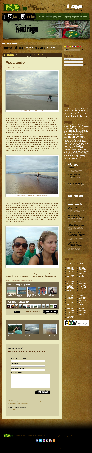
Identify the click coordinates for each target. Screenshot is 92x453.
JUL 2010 (70, 318)
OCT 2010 (70, 312)
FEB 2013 (82, 275)
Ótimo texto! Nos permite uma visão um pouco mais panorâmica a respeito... (76, 248)
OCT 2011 (70, 299)
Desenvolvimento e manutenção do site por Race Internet (60, 448)
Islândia (81, 146)
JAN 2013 (82, 277)
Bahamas (86, 127)
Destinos (48, 16)
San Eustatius (72, 154)
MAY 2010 (82, 311)
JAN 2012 (82, 290)
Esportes (68, 16)
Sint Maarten (82, 155)
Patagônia (67, 116)
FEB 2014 (70, 263)
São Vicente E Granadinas (76, 154)
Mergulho (67, 113)
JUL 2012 (70, 290)
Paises (41, 16)
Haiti (65, 143)
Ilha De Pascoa (83, 143)
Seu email (14, 363)
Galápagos (73, 139)
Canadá (80, 131)
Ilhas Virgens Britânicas (71, 146)
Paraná (11, 67)
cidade (66, 110)
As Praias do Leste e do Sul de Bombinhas (31, 295)
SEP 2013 (70, 273)
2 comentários (20, 55)
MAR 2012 (82, 287)
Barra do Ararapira (24, 67)
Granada (66, 140)
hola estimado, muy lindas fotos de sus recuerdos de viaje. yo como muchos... (75, 220)
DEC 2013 (70, 268)
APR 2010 (82, 312)
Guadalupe (80, 140)
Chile (85, 131)
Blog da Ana (45, 322)
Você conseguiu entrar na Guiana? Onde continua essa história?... (76, 228)
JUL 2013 (70, 277)
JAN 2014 (82, 263)
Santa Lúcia (81, 154)
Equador (81, 134)
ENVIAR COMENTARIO (50, 312)
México (79, 148)
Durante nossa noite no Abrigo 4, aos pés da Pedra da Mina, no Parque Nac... (76, 186)
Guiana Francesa (81, 142)
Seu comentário (16, 373)
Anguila (70, 125)
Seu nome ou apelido (18, 359)
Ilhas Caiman (68, 144)
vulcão (86, 116)
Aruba (80, 127)
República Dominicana (78, 151)
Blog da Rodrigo (35, 436)
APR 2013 (82, 271)
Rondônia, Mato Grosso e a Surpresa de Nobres (76, 234)
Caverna (85, 108)
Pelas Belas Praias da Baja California (20, 295)
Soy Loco (75, 16)
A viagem (74, 8)
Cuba (80, 133)
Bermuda (78, 128)
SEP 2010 (70, 314)
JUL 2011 (70, 304)
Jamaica (66, 148)
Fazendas (71, 167)
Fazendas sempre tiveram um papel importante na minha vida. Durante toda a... (76, 170)
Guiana (73, 142)
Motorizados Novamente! (76, 217)
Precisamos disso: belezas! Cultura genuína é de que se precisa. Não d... (76, 238)
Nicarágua (67, 149)
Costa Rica (74, 133)
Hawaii (69, 143)
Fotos (55, 16)
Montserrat (85, 148)
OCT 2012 (70, 285)
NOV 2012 (70, 283)
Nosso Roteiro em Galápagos (74, 175)
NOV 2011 (70, 297)
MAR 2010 (82, 314)
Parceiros (83, 16)
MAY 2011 (82, 297)
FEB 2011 (82, 302)
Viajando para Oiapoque (76, 225)
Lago (84, 110)
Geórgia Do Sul (82, 139)
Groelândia (73, 140)
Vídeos (46, 436)
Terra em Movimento (49, 336)
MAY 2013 (82, 270)
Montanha (73, 113)
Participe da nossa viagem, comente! (32, 312)
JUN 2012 (82, 281)
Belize (72, 128)
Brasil (73, 130)
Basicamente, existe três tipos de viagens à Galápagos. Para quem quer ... (76, 179)
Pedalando (14, 43)
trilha (80, 116)
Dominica (67, 134)
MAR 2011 (82, 300)
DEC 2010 (70, 309)
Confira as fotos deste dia (40, 55)
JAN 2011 (82, 304)
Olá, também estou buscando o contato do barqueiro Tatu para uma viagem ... (76, 211)
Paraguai (79, 149)
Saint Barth (67, 152)
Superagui (16, 67)
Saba (87, 151)
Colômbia (67, 133)
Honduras (75, 143)
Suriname (67, 157)
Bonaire (66, 131)
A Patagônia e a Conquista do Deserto (75, 244)
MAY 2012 (82, 283)
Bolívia (83, 128)
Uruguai (71, 158)
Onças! (70, 209)
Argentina (74, 126)
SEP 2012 (70, 287)
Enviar (42, 392)
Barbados (67, 128)
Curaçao (85, 133)
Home (3, 43)
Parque (82, 113)
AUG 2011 (70, 302)
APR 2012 (82, 285)
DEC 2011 (70, 295)
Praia (74, 116)
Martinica (72, 148)
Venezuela (77, 158)
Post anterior (10, 322)
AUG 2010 (70, 316)
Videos (60, 16)
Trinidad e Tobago (76, 157)
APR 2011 (82, 299)
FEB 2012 (82, 289)
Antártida (77, 125)
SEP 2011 (70, 300)
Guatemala (67, 142)
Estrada (70, 110)
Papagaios (11, 336)
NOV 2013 (70, 270)
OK (82, 49)
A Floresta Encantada (75, 183)
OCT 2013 (70, 271)
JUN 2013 (82, 268)
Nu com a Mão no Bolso (42, 295)
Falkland (66, 139)
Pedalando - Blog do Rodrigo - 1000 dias (23, 7)
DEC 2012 (70, 281)
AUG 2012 (70, 289)
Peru (84, 150)
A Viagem (67, 436)
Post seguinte (28, 322)
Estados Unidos (74, 136)
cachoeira (79, 108)
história (78, 110)
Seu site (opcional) (17, 368)
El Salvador (74, 134)
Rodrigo (9, 43)
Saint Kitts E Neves (77, 152)
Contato (81, 436)
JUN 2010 (82, 309)
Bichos (73, 108)
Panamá (73, 149)
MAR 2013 (82, 273)
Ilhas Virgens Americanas (81, 144)
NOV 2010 (70, 311)
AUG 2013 (70, 275)
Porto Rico (67, 151)
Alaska (66, 125)
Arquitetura (67, 108)
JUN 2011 (82, 295)
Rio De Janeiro (23, 47)
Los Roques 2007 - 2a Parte (11, 295)
